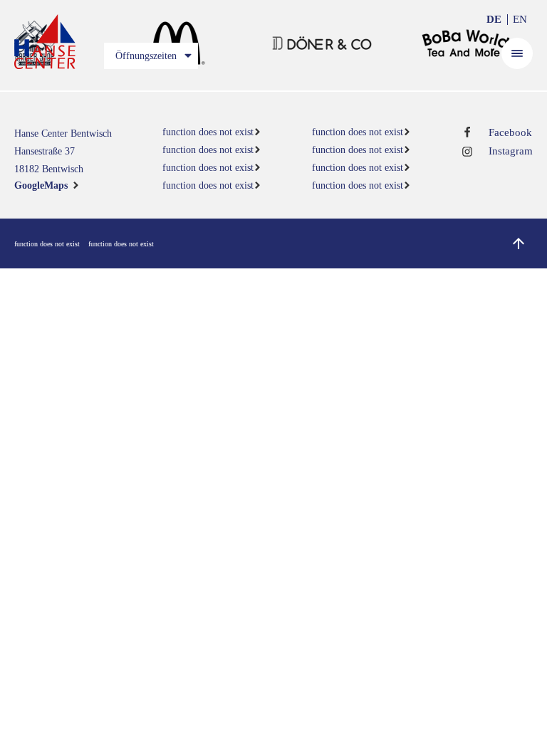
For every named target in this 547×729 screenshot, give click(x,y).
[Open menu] (517, 53)
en (520, 19)
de (493, 19)
